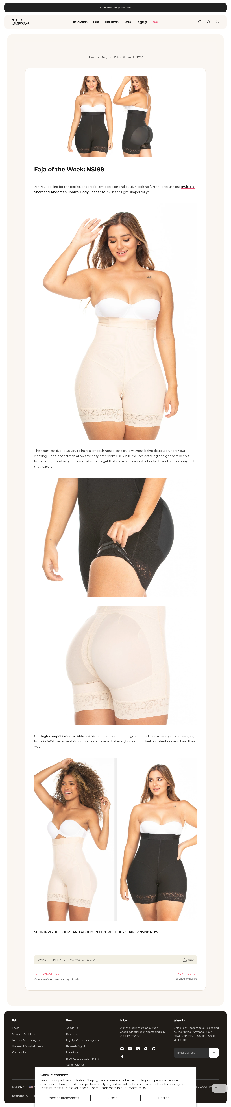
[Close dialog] (223, 8)
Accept (113, 1098)
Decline (163, 1098)
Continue (59, 595)
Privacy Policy (136, 1088)
